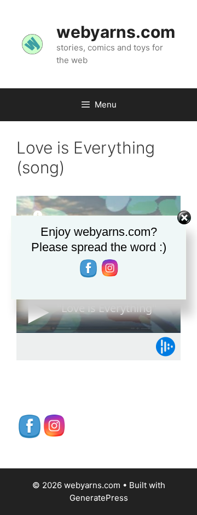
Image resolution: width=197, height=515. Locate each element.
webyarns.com (115, 32)
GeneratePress (98, 498)
